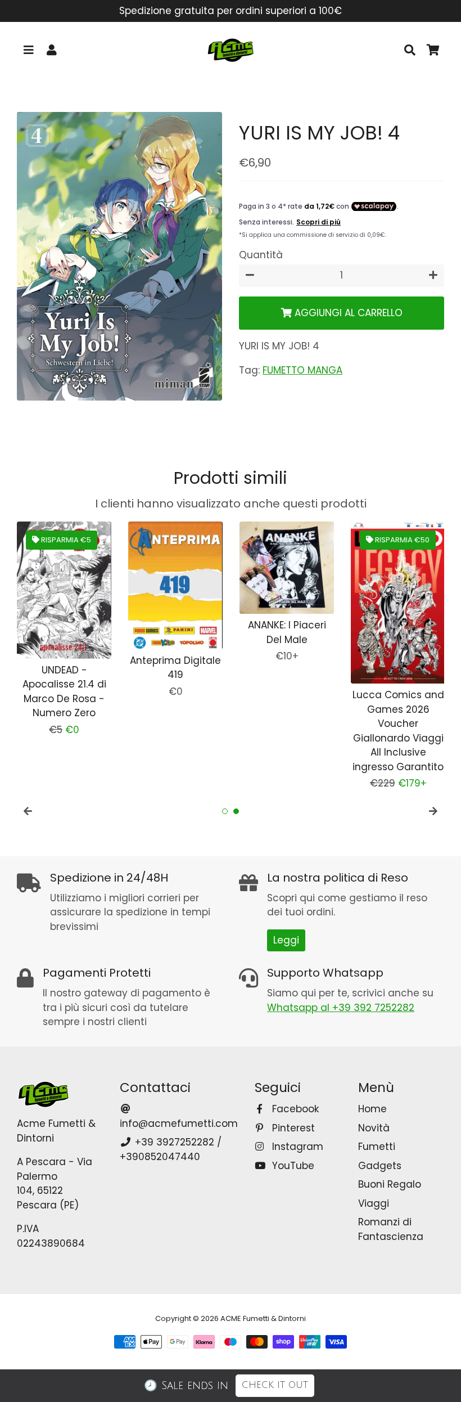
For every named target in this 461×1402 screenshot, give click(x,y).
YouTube (291, 1165)
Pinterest (291, 1128)
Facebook (293, 1109)
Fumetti (376, 1146)
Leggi (286, 940)
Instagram (296, 1146)
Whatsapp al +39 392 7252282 (340, 1007)
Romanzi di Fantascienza (390, 1229)
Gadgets (379, 1165)
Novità (374, 1128)
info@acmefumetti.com (179, 1123)
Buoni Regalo (389, 1184)
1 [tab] (225, 811)
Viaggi (373, 1203)
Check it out (275, 1385)
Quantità (261, 255)
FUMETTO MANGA (302, 370)
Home (372, 1109)
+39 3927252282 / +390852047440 (170, 1149)
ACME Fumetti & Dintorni (263, 1318)
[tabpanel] (64, 629)
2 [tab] (236, 811)
